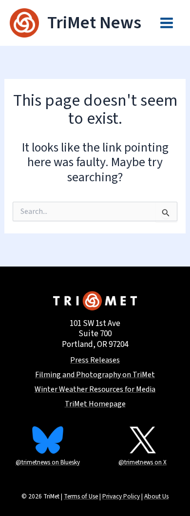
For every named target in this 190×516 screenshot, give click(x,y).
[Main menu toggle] (167, 23)
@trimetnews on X (142, 462)
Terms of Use (81, 496)
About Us (156, 496)
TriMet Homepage (95, 404)
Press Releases (95, 360)
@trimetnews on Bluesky (48, 462)
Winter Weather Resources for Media (95, 389)
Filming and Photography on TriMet (95, 375)
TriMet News (94, 22)
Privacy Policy (121, 496)
